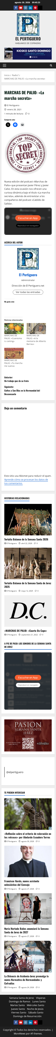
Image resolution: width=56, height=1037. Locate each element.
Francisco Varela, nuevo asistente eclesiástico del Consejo (21, 883)
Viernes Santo (18, 1012)
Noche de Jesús (35, 1009)
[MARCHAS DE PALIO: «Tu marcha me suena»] (14, 353)
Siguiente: (22, 390)
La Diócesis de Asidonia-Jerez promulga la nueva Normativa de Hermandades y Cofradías (26, 979)
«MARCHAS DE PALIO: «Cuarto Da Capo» (25, 630)
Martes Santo (17, 1005)
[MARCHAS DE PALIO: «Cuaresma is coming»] (14, 328)
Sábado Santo (35, 1012)
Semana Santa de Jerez (21, 997)
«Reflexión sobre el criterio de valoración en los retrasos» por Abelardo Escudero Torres (27, 835)
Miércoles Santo (35, 1005)
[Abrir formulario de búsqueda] (51, 65)
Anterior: (16, 379)
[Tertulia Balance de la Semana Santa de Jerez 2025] (28, 563)
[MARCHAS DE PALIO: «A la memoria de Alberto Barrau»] (36, 328)
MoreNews (19, 1033)
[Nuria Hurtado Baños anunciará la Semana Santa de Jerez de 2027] (28, 909)
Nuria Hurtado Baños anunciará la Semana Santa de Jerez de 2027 (26, 930)
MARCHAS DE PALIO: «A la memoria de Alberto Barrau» (36, 339)
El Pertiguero (13, 105)
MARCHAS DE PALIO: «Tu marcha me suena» (13, 363)
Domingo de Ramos (19, 1001)
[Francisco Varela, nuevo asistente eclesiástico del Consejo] (28, 861)
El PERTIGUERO (28, 39)
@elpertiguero (14, 772)
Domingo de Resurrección (27, 1016)
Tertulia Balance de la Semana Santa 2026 (26, 539)
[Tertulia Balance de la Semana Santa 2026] (28, 519)
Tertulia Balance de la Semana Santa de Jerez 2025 (27, 585)
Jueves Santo (18, 1009)
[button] (4, 65)
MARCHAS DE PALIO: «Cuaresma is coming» (13, 338)
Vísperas (40, 997)
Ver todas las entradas (28, 292)
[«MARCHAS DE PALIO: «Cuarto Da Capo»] (28, 611)
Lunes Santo (39, 1001)
